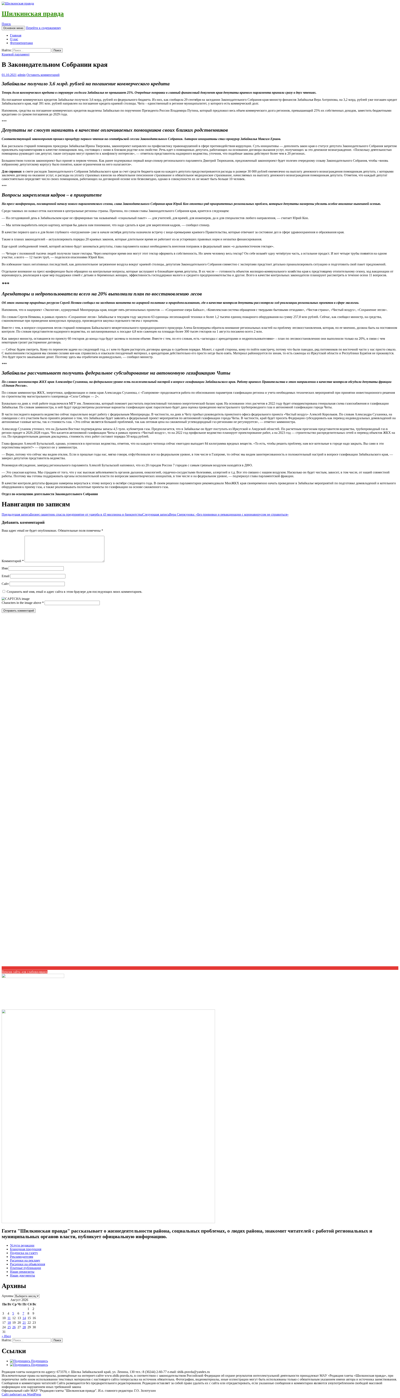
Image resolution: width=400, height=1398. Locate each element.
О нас (14, 39)
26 (14, 1327)
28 (24, 1327)
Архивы (7, 1296)
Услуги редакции (22, 1245)
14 (24, 1318)
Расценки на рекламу (25, 1260)
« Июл (6, 1336)
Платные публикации (25, 1268)
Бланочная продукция (25, 1249)
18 (9, 1322)
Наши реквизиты (22, 1271)
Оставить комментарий (43, 75)
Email (5, 576)
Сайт (5, 583)
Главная (15, 35)
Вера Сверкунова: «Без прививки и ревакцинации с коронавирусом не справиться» (215, 514)
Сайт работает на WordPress (21, 1394)
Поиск (6, 24)
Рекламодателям (21, 1256)
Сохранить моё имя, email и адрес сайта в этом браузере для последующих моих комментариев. (74, 591)
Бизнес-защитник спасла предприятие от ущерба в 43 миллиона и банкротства (72, 514)
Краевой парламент (16, 54)
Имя (5, 568)
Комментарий (13, 561)
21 (24, 1322)
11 (9, 1318)
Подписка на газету (24, 1253)
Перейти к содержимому (43, 28)
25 (9, 1327)
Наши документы (22, 1275)
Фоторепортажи (21, 43)
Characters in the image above (22, 602)
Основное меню (13, 28)
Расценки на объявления (27, 1264)
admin (22, 75)
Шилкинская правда (33, 13)
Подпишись (39, 1361)
